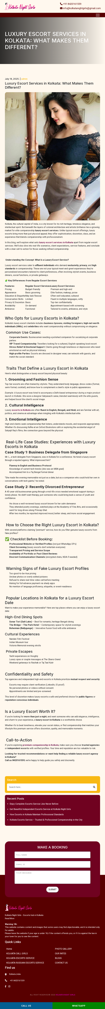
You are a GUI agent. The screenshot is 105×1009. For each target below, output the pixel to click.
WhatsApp (78, 1006)
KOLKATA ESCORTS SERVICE (20, 958)
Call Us (26, 1006)
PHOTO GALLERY (63, 949)
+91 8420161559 (71, 3)
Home (9, 949)
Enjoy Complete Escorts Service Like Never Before (34, 804)
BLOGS (58, 958)
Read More (9, 918)
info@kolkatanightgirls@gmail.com (81, 8)
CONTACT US (61, 962)
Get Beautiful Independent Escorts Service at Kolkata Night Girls (40, 809)
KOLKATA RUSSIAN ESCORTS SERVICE (25, 962)
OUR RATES (60, 953)
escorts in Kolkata (21, 410)
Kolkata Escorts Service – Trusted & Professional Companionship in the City (46, 820)
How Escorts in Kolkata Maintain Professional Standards (37, 814)
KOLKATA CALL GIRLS (17, 953)
